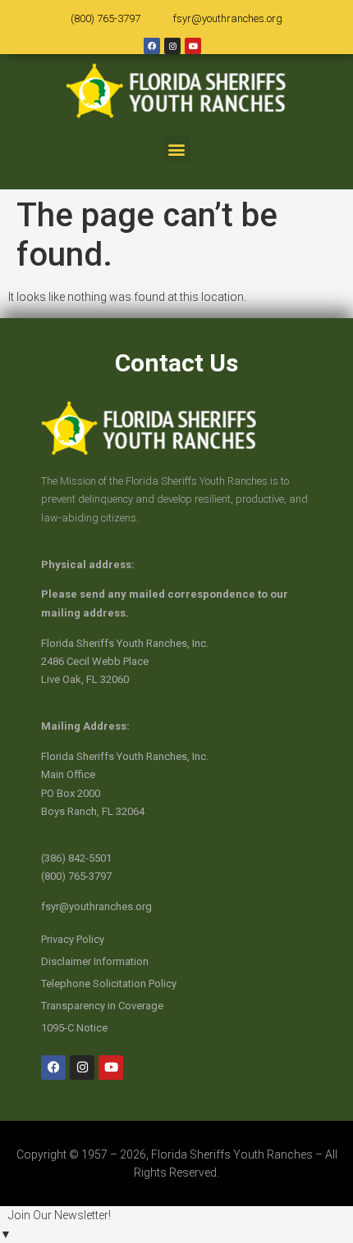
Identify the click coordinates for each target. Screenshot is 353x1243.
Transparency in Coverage (102, 1005)
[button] (176, 148)
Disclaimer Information (95, 961)
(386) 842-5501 (76, 858)
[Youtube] (193, 46)
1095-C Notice (74, 1028)
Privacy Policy (72, 939)
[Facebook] (152, 46)
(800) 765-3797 (105, 18)
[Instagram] (172, 46)
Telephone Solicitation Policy (108, 983)
